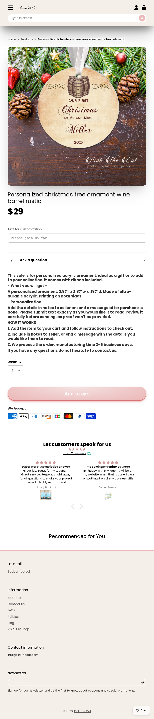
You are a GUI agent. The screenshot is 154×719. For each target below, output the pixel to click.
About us (14, 598)
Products (27, 39)
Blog (11, 623)
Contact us (16, 604)
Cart (144, 7)
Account (136, 7)
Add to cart (77, 393)
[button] (74, 506)
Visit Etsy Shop (18, 629)
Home (12, 39)
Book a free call (19, 571)
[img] (77, 449)
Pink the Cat (82, 711)
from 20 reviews (74, 453)
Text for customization (25, 229)
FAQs (11, 610)
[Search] (142, 18)
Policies (13, 617)
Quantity (14, 362)
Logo (29, 7)
